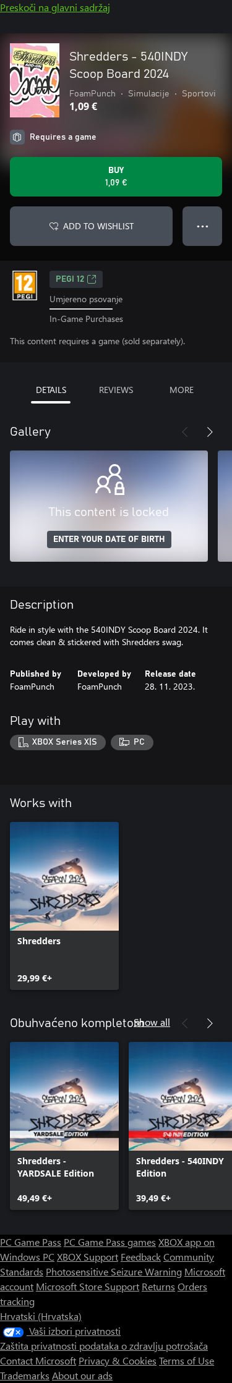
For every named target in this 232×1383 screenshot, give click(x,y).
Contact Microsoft (38, 1360)
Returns (158, 1286)
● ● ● (202, 225)
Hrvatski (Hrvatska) (41, 1315)
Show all (152, 1021)
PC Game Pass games (110, 1241)
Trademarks (24, 1375)
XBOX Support (87, 1256)
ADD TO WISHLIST (98, 226)
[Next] (209, 432)
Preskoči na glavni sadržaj (55, 7)
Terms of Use (186, 1360)
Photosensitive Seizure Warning (114, 1271)
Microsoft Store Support (87, 1286)
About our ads (82, 1375)
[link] (64, 906)
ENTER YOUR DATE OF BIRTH (109, 539)
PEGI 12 (70, 279)
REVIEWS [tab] (116, 389)
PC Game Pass (30, 1241)
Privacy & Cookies (118, 1360)
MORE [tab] (182, 389)
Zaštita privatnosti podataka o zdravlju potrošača (104, 1345)
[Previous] (185, 432)
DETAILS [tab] (51, 389)
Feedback (141, 1256)
